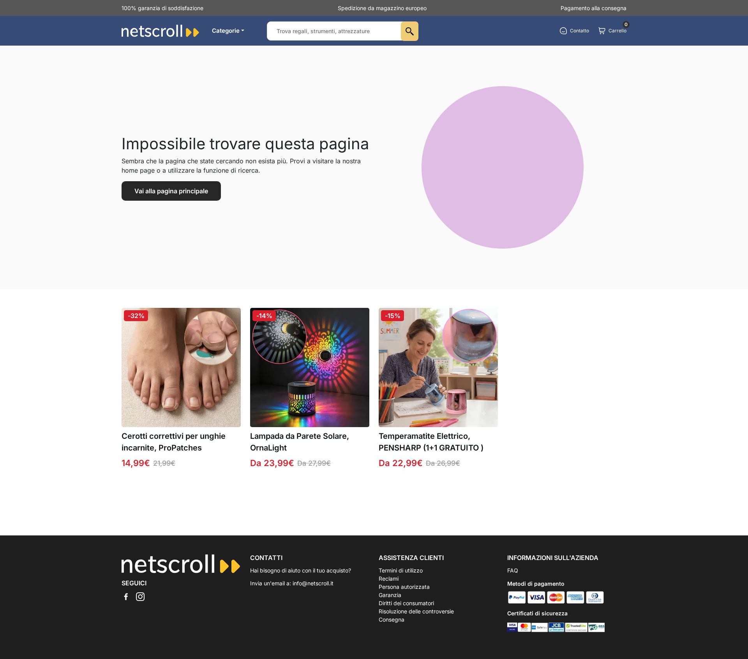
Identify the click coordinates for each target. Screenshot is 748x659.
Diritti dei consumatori (406, 603)
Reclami (389, 578)
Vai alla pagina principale (171, 191)
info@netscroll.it (313, 583)
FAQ (512, 570)
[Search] (409, 31)
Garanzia (390, 595)
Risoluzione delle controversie (416, 611)
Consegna (391, 619)
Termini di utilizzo (401, 570)
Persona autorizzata (404, 586)
